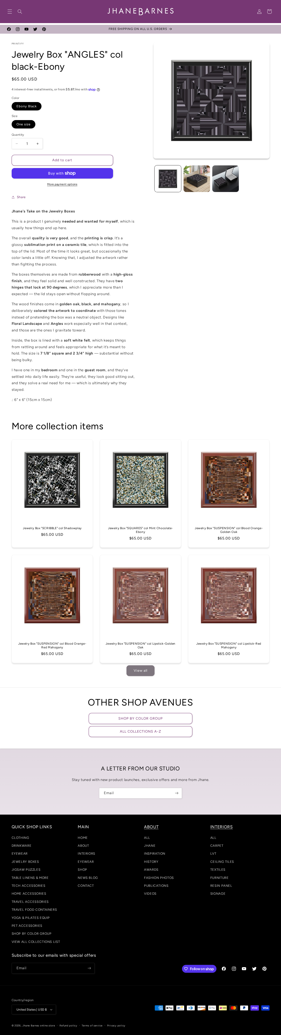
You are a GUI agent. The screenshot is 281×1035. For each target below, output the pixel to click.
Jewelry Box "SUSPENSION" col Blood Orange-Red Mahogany (52, 645)
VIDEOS (150, 894)
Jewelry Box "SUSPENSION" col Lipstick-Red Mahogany (228, 645)
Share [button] (21, 197)
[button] (10, 11)
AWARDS (151, 870)
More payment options (62, 184)
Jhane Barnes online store (38, 1025)
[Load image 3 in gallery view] (197, 178)
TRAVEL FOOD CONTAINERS (34, 910)
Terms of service (92, 1025)
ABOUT (83, 846)
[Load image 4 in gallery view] (225, 178)
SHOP (82, 870)
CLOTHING (20, 838)
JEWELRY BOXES (25, 862)
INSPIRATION (154, 854)
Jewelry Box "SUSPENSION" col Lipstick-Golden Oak (140, 645)
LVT (213, 854)
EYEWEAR (20, 854)
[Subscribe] (177, 793)
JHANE (149, 846)
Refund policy (68, 1025)
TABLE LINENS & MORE (30, 878)
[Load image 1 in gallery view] (168, 178)
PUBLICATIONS (156, 886)
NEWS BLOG (88, 878)
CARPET (216, 846)
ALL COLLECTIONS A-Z (140, 731)
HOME (83, 838)
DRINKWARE (22, 846)
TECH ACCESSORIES (28, 886)
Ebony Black (26, 106)
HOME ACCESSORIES (29, 894)
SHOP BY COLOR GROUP (140, 718)
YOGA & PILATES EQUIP (31, 918)
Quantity (18, 134)
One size (23, 124)
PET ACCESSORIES (27, 926)
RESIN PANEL (221, 886)
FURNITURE (219, 878)
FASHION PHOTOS (159, 878)
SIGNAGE (217, 894)
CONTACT (86, 886)
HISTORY (151, 862)
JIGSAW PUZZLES (26, 870)
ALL (147, 838)
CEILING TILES (222, 862)
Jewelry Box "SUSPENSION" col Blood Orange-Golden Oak (229, 530)
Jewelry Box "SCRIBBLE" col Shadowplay (52, 528)
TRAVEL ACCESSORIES (30, 902)
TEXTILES (217, 870)
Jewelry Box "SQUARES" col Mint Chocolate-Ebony (140, 530)
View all (140, 670)
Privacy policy (116, 1025)
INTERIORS (86, 854)
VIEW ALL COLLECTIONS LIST (36, 942)
